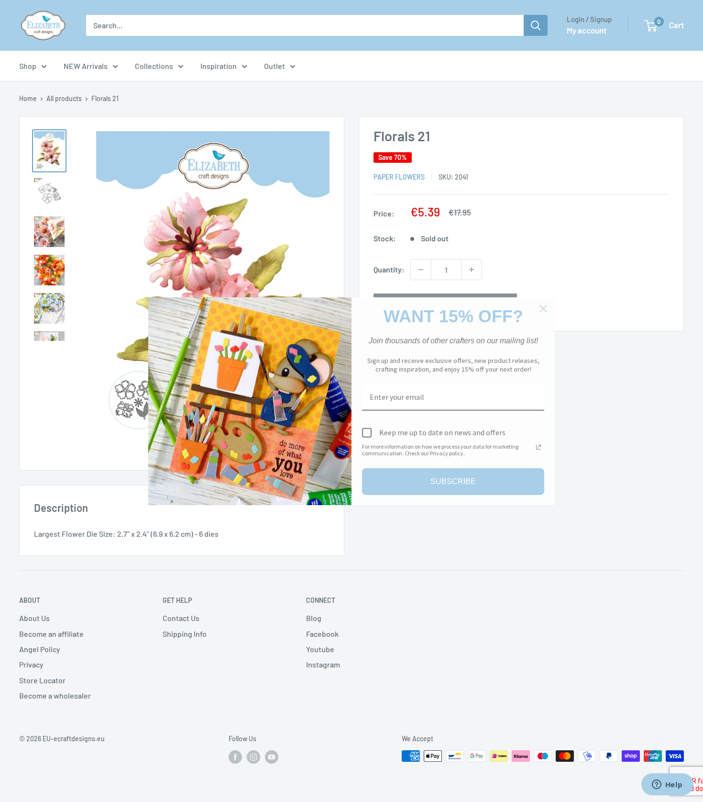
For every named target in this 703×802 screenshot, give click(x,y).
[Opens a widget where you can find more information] (667, 785)
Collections (154, 65)
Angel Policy (39, 649)
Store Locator (42, 680)
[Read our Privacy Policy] (538, 447)
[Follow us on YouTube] (271, 757)
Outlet (274, 65)
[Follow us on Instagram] (253, 757)
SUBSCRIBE (453, 481)
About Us (34, 617)
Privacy (31, 664)
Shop (27, 65)
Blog (313, 617)
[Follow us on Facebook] (235, 757)
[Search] (536, 25)
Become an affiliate (51, 633)
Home (28, 98)
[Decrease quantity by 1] (421, 270)
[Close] (543, 308)
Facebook (322, 633)
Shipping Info (185, 633)
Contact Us (181, 617)
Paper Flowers (399, 177)
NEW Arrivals (86, 65)
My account (586, 30)
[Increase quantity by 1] (471, 270)
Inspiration (218, 65)
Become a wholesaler (55, 695)
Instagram (323, 664)
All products (64, 98)
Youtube (320, 649)
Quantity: (389, 269)
